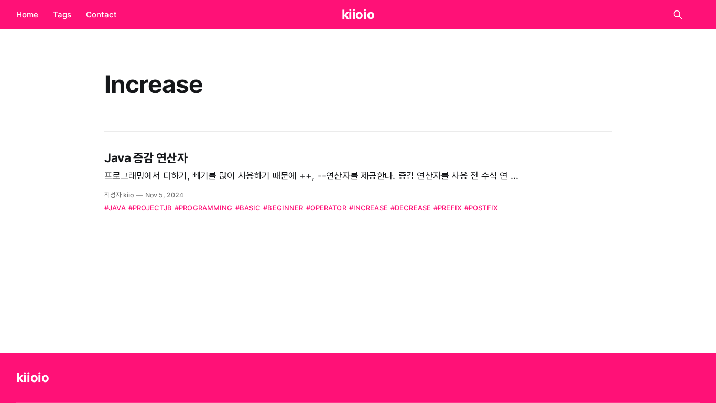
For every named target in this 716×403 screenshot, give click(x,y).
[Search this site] (677, 14)
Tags (62, 14)
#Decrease (410, 208)
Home (27, 14)
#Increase (368, 208)
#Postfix (481, 208)
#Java (115, 208)
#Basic (248, 208)
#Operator (326, 208)
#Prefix (447, 208)
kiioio (358, 14)
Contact (101, 14)
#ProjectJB (150, 208)
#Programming (204, 208)
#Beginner (283, 208)
